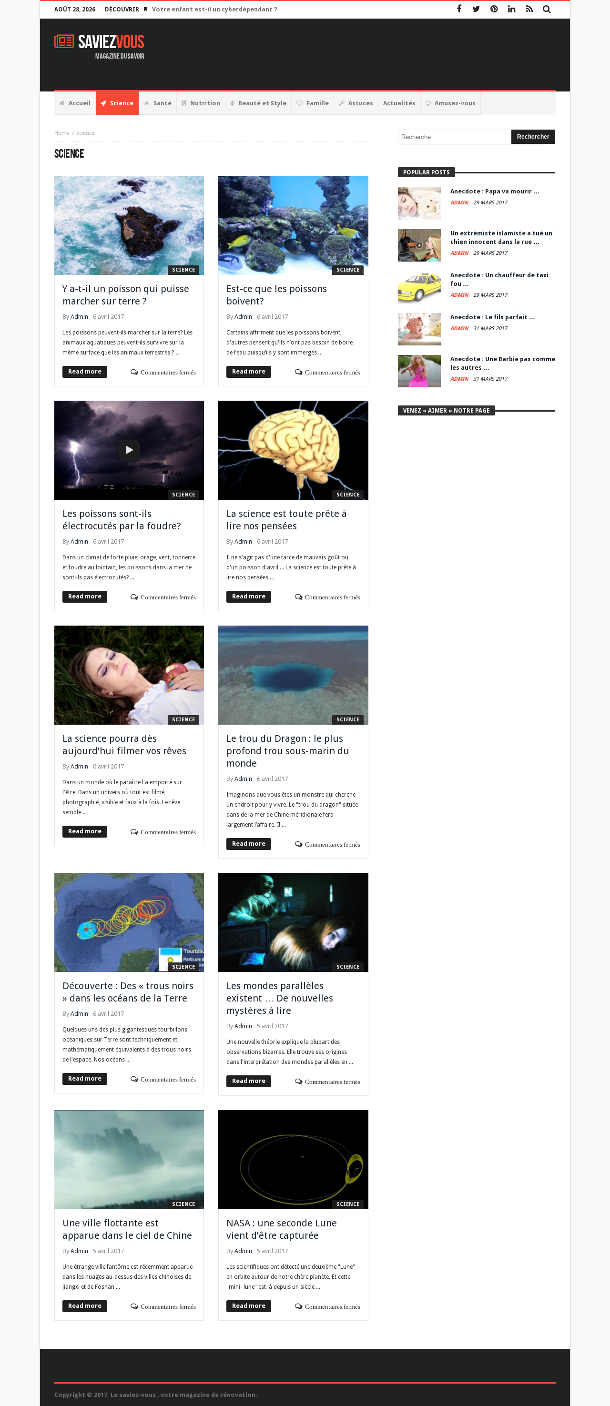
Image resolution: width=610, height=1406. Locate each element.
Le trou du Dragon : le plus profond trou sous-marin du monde (287, 751)
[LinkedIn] (511, 10)
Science (183, 270)
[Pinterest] (494, 10)
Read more (85, 371)
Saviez (111, 42)
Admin (79, 316)
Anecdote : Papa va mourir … (494, 191)
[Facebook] (459, 10)
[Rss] (529, 10)
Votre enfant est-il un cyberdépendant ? (214, 9)
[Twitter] (476, 10)
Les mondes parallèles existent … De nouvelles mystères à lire (279, 998)
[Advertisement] (382, 54)
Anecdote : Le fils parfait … (492, 317)
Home (62, 133)
